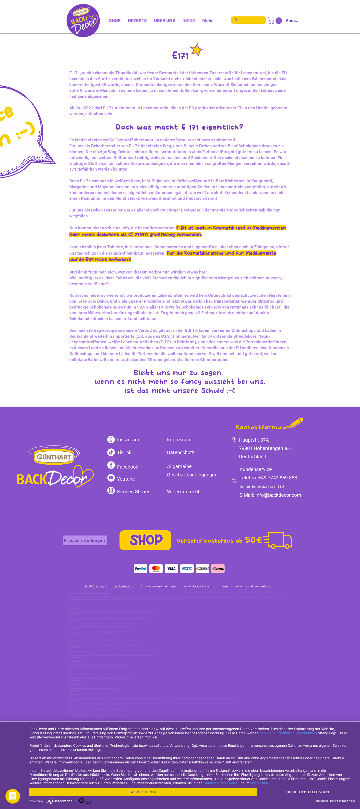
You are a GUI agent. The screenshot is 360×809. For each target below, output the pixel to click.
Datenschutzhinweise (221, 783)
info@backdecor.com (278, 495)
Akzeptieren (143, 792)
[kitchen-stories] (111, 490)
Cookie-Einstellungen (306, 792)
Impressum (259, 783)
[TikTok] (111, 452)
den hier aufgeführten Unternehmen (288, 733)
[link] (276, 20)
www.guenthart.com (159, 586)
